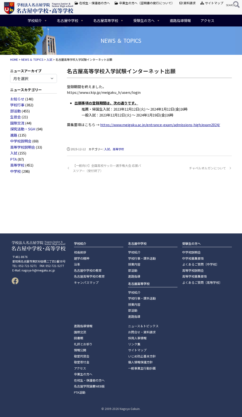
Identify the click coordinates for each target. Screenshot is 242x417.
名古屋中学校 (67, 20)
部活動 (15, 110)
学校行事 (17, 104)
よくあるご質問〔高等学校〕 (202, 282)
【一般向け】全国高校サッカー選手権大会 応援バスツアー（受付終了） (107, 168)
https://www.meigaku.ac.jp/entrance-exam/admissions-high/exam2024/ (160, 124)
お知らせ (17, 98)
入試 (13, 152)
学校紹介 (35, 20)
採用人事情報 (137, 338)
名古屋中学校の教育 (88, 270)
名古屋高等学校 (105, 20)
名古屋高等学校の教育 (89, 276)
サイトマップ (213, 3)
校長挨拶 (80, 252)
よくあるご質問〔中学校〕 (200, 264)
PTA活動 (79, 392)
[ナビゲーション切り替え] (84, 8)
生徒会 (15, 116)
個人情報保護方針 (140, 362)
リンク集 (134, 344)
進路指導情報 (180, 20)
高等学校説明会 (22, 147)
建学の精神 (81, 258)
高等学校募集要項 (194, 276)
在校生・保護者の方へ (94, 3)
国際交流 (17, 122)
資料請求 (189, 3)
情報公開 (80, 350)
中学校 (15, 171)
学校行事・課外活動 (142, 258)
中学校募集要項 (193, 258)
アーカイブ (33, 70)
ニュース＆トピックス (143, 326)
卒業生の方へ (83, 374)
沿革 (77, 264)
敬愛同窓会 (81, 356)
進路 (13, 135)
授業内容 (134, 264)
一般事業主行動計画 (142, 368)
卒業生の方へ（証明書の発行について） (146, 3)
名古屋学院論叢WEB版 (89, 386)
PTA (13, 159)
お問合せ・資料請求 (142, 332)
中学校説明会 (20, 140)
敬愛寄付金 (81, 362)
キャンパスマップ (86, 282)
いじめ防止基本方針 (142, 356)
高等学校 (17, 165)
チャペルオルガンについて (207, 168)
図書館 (78, 338)
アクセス (207, 20)
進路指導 (134, 276)
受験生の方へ (144, 20)
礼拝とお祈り (83, 344)
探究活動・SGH (22, 128)
